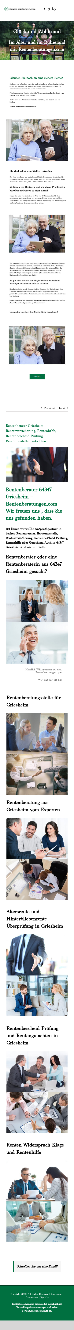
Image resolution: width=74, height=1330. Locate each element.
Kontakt (44, 1297)
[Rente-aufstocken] (37, 324)
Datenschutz (32, 1297)
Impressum (56, 1294)
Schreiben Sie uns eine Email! (37, 1266)
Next (62, 408)
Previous (49, 408)
